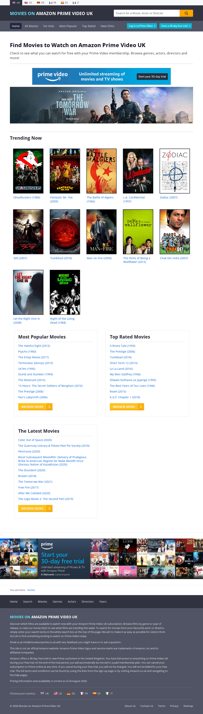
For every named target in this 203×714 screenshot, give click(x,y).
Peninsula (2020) (29, 451)
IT (78, 2)
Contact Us (146, 706)
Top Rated (89, 26)
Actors (72, 601)
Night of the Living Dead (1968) (62, 320)
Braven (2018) (27, 476)
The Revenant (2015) (31, 380)
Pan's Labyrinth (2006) (32, 397)
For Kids (48, 26)
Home (16, 26)
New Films (107, 26)
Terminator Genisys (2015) (35, 363)
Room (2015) (118, 391)
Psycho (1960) (27, 351)
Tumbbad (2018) (61, 258)
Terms (161, 706)
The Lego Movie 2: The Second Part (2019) (45, 499)
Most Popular (68, 26)
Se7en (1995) (26, 369)
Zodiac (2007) (168, 197)
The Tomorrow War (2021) (35, 482)
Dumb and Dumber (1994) (35, 374)
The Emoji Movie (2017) (33, 357)
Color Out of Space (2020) (35, 440)
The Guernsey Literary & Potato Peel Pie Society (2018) (53, 446)
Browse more (32, 407)
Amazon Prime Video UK (51, 13)
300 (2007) (20, 258)
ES (66, 2)
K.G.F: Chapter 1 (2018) (125, 397)
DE (42, 2)
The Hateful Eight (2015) (34, 346)
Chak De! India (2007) (174, 258)
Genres (57, 601)
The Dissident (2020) (31, 470)
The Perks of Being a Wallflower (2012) (136, 260)
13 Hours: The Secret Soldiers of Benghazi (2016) (50, 386)
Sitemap (188, 706)
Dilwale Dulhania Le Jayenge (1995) (133, 380)
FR (55, 2)
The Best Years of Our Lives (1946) (132, 386)
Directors (88, 601)
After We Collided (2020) (34, 493)
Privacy (174, 706)
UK (18, 2)
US (30, 2)
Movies (42, 601)
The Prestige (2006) (30, 391)
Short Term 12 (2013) (123, 363)
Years (103, 601)
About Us (130, 706)
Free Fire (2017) (28, 487)
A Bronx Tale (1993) (122, 346)
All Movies (31, 26)
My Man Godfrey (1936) (125, 374)
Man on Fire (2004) (99, 258)
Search (27, 601)
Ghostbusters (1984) (26, 197)
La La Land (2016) (121, 369)
